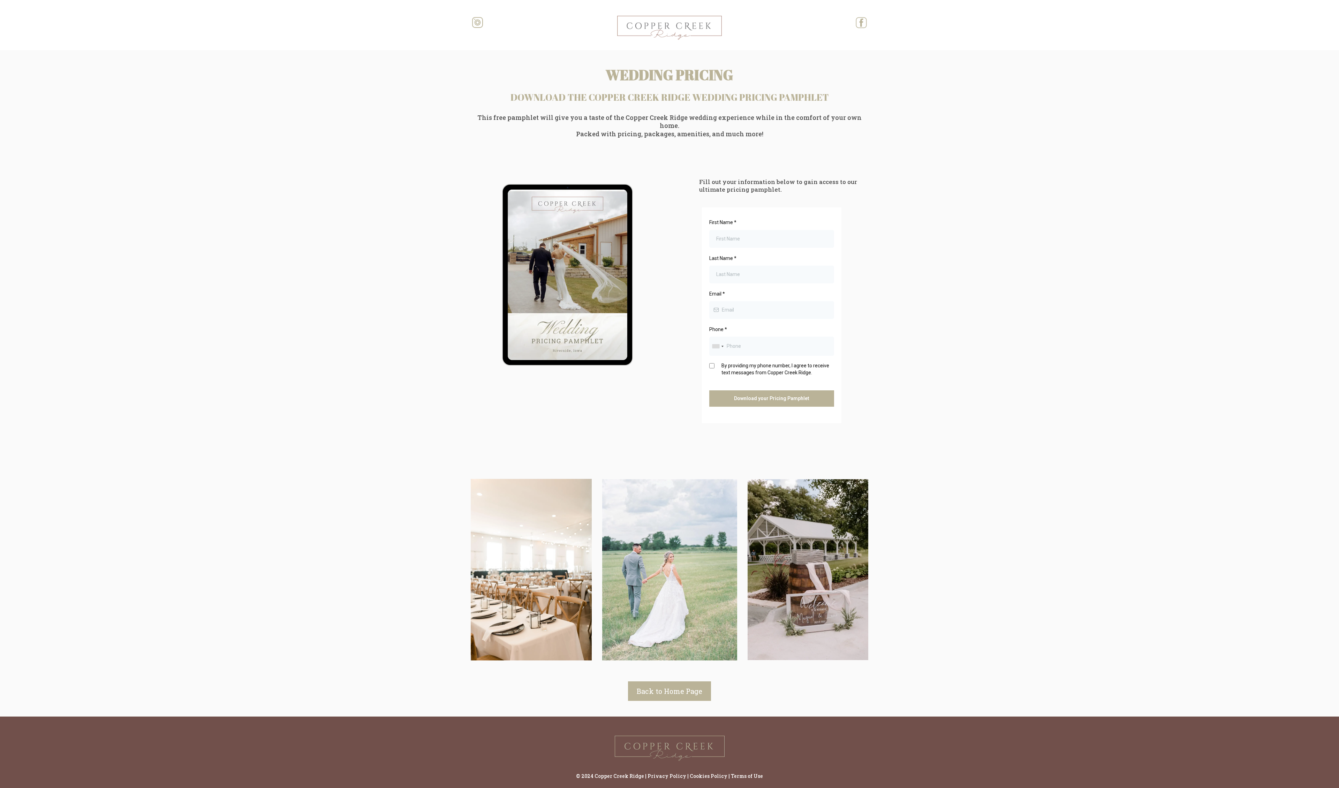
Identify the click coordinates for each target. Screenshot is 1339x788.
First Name (722, 222)
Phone (718, 329)
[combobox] (718, 346)
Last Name (722, 258)
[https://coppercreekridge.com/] (669, 28)
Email (717, 294)
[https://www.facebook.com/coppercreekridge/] (805, 23)
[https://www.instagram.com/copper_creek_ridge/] (533, 23)
